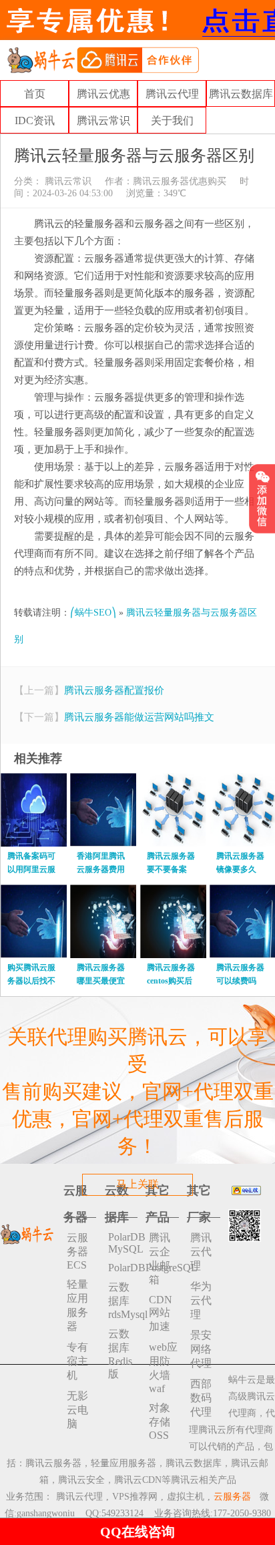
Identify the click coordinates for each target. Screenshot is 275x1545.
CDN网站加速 (160, 1313)
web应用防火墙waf (163, 1367)
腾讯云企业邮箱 (159, 1258)
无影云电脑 (77, 1409)
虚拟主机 (185, 1497)
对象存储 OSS (159, 1421)
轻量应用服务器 (77, 1305)
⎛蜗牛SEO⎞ (93, 613)
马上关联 (137, 1184)
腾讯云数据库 (241, 93)
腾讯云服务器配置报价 (114, 690)
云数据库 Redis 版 (120, 1353)
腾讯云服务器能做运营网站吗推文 (139, 717)
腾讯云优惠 (103, 93)
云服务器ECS (77, 1251)
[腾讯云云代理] (103, 59)
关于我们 (172, 120)
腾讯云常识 (103, 120)
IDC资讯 (35, 120)
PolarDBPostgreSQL (123, 1267)
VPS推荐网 (135, 1497)
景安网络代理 (201, 1349)
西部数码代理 (201, 1397)
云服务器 (232, 1497)
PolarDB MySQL (123, 1243)
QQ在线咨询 (137, 1531)
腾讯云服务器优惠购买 (179, 181)
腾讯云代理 (172, 93)
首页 (34, 93)
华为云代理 (201, 1300)
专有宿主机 (77, 1361)
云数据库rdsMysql (123, 1300)
